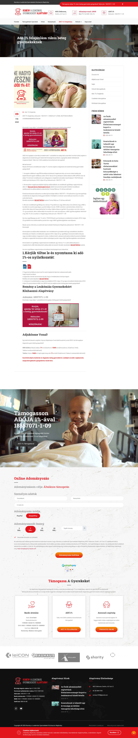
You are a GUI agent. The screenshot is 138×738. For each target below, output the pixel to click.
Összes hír (95, 75)
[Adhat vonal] (106, 200)
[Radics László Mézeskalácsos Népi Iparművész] (120, 656)
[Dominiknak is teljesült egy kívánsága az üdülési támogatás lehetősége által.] (96, 144)
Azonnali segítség (106, 613)
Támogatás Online (106, 629)
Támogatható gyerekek (30, 22)
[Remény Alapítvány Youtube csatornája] (21, 708)
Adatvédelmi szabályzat (96, 725)
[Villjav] (43, 657)
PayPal (19, 516)
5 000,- (30, 529)
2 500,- (19, 529)
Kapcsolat (88, 22)
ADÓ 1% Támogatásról (26, 444)
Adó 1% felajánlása (69, 629)
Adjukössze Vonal (97, 79)
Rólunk (77, 22)
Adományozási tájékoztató (115, 725)
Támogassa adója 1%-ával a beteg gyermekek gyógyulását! (88, 4)
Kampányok (52, 22)
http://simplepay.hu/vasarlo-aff (26, 548)
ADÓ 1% (69, 613)
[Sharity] (69, 657)
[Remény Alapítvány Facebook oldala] (16, 708)
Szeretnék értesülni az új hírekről (27, 537)
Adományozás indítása (69, 555)
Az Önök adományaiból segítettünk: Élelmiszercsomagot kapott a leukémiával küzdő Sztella (112, 124)
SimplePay (33, 516)
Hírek (43, 22)
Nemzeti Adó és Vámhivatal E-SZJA (39, 187)
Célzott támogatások (98, 89)
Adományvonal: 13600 (87, 11)
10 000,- (42, 529)
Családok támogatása (99, 98)
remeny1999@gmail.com (100, 695)
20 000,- (54, 529)
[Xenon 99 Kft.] (94, 655)
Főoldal (16, 22)
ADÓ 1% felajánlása (65, 22)
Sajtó (93, 84)
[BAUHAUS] (17, 655)
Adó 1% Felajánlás (30, 112)
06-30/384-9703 (98, 690)
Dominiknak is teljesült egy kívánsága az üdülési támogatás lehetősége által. (111, 146)
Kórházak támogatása (99, 103)
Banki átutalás (31, 613)
